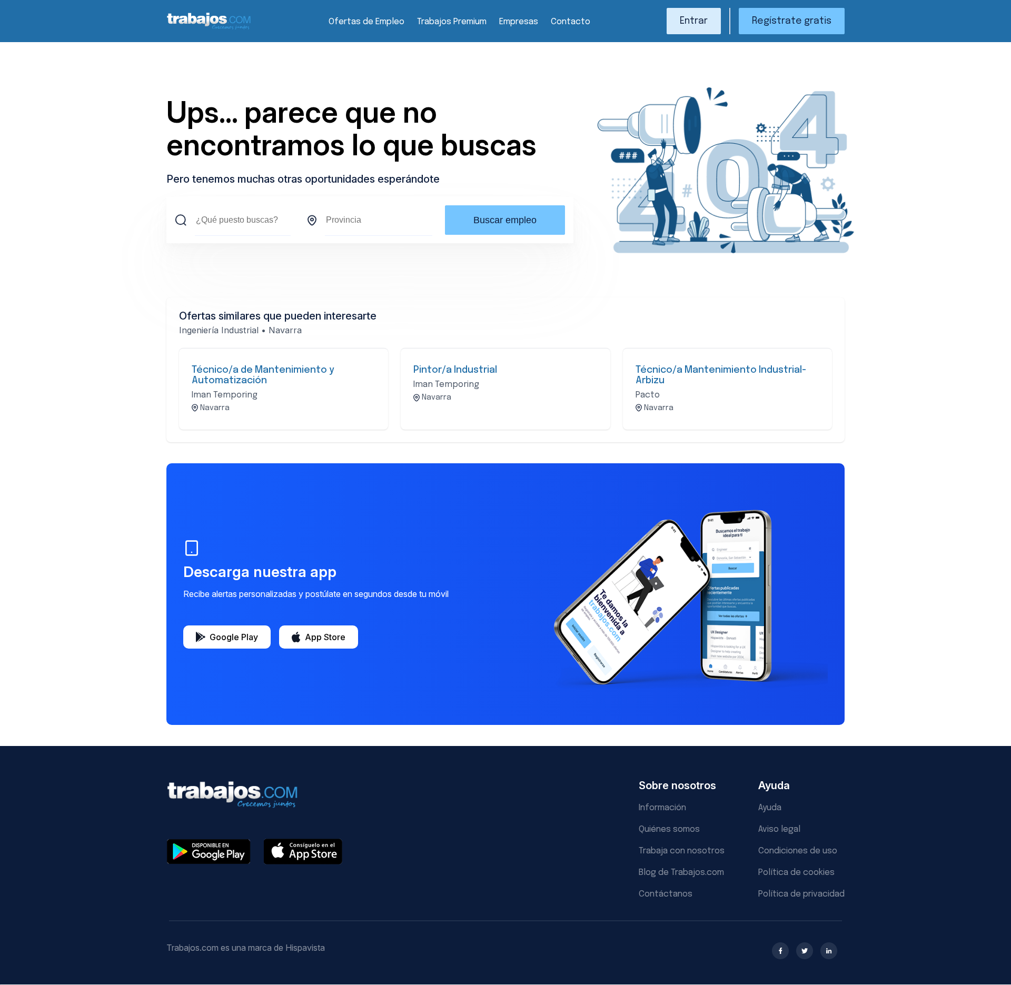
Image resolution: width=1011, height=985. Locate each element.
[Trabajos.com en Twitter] (804, 950)
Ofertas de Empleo (366, 21)
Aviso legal (779, 829)
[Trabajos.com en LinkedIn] (828, 950)
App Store (325, 637)
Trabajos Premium (452, 21)
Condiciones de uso (797, 851)
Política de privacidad (801, 894)
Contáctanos (665, 894)
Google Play (234, 637)
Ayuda (769, 807)
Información (662, 807)
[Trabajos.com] (209, 28)
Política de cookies (796, 872)
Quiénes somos (669, 829)
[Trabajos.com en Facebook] (780, 950)
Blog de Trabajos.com (681, 872)
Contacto (570, 21)
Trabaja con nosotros (682, 851)
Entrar (694, 21)
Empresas (518, 21)
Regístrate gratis (791, 21)
